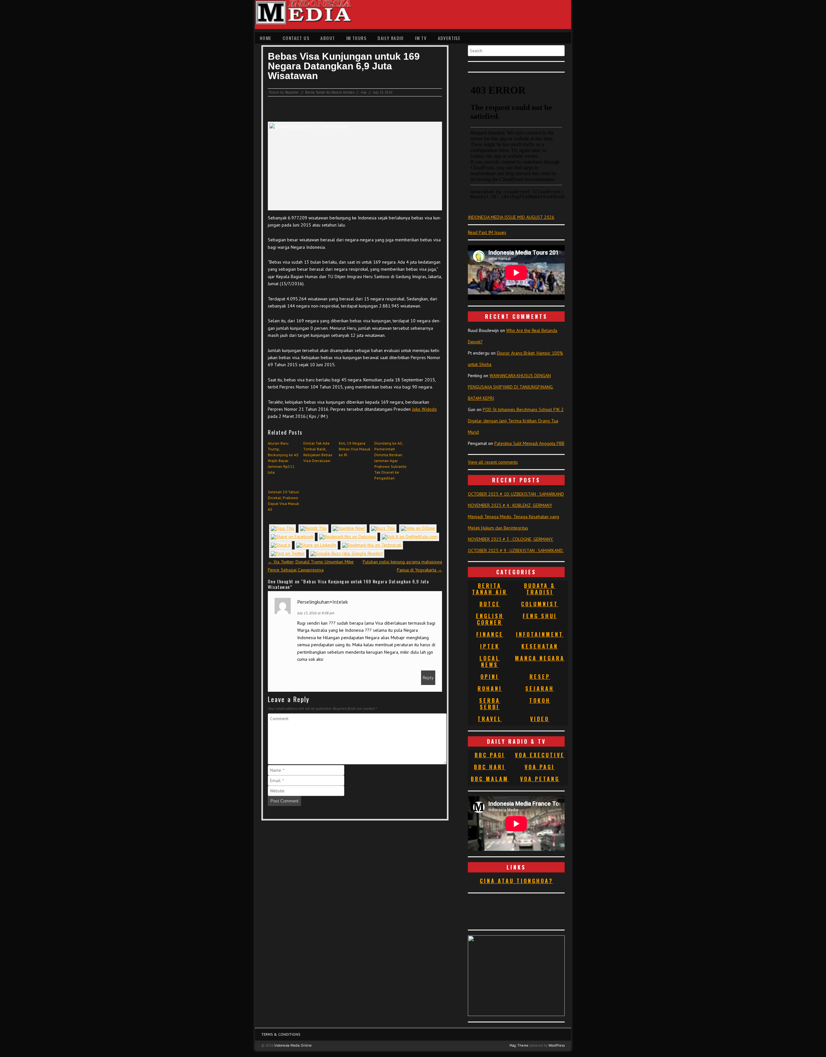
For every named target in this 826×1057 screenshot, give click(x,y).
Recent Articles (342, 92)
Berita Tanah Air (317, 92)
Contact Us (296, 38)
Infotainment (539, 634)
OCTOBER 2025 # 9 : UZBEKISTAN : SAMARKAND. (516, 550)
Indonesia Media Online (293, 1045)
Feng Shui (540, 616)
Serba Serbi (489, 704)
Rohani (490, 688)
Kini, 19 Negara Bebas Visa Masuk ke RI (354, 449)
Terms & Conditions (280, 1034)
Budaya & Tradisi (539, 589)
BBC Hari (489, 767)
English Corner (490, 619)
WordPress (557, 1045)
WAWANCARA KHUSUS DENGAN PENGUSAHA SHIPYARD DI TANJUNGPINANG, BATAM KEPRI (511, 387)
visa (364, 92)
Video (539, 719)
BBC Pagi (490, 755)
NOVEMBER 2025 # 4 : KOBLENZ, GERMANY (510, 505)
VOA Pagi (540, 767)
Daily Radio (391, 38)
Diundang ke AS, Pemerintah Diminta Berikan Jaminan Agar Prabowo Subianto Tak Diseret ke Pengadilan (390, 460)
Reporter (292, 92)
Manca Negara (540, 658)
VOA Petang (539, 779)
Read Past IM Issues (487, 232)
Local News (489, 661)
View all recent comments (493, 462)
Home (266, 38)
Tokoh (539, 700)
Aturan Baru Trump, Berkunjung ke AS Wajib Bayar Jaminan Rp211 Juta (283, 458)
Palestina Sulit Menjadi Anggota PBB (529, 443)
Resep (539, 676)
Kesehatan (539, 646)
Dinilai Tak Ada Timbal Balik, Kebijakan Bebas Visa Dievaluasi (317, 452)
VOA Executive (540, 755)
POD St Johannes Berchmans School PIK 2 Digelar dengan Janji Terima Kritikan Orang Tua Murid (516, 421)
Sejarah (539, 688)
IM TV (421, 38)
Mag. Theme (519, 1045)
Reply (428, 677)
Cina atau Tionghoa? (516, 881)
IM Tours (356, 38)
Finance (489, 634)
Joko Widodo (424, 409)
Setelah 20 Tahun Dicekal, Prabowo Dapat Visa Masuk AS (283, 500)
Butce (489, 604)
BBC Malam (490, 779)
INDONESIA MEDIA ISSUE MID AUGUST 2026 (511, 217)
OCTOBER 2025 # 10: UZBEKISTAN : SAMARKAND (516, 494)
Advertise (449, 38)
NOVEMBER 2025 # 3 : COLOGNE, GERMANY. (510, 539)
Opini (489, 676)
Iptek (489, 646)
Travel (490, 719)
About (327, 38)
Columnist (539, 604)
